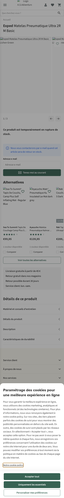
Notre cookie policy (13, 465)
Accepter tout (32, 476)
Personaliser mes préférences (32, 492)
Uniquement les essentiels (32, 484)
